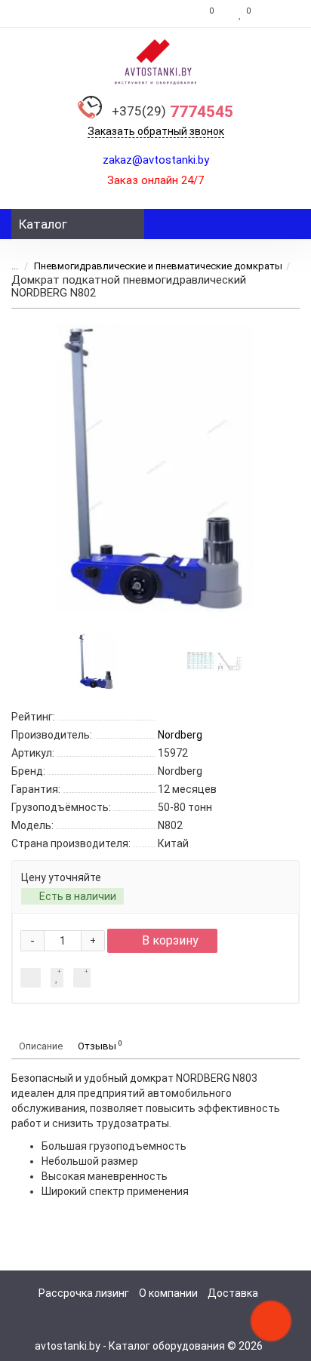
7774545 (172, 112)
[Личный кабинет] (279, 13)
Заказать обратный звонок (156, 131)
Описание (41, 1046)
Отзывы (100, 1045)
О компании (168, 1293)
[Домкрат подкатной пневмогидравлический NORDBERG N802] (155, 468)
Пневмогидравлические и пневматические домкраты (158, 266)
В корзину (170, 940)
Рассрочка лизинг (83, 1293)
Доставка (233, 1293)
